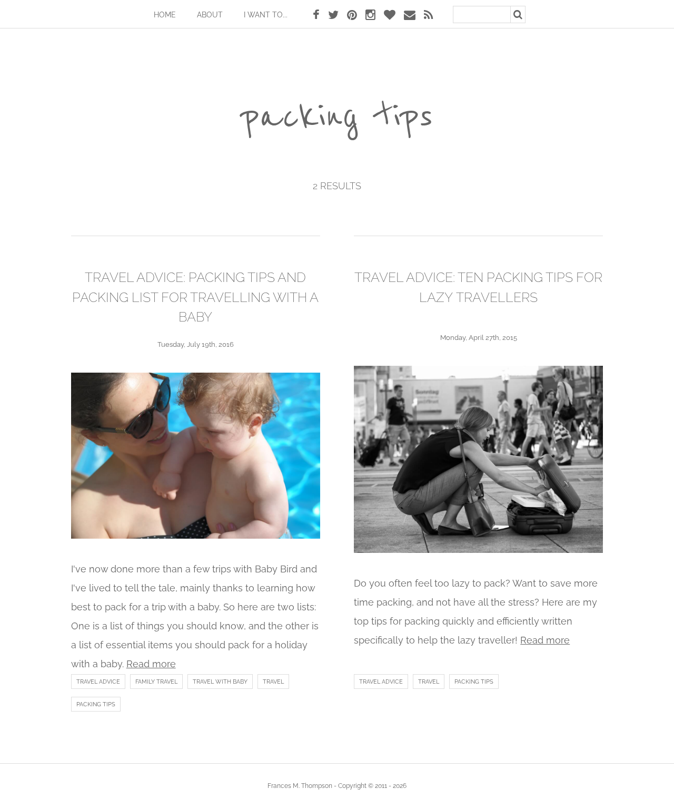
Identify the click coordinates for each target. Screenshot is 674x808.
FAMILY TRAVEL (156, 681)
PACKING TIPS (95, 704)
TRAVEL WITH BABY (220, 681)
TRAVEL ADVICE (98, 681)
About (210, 15)
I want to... (266, 15)
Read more (151, 663)
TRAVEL (273, 681)
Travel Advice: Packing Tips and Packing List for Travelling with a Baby (195, 297)
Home (165, 15)
